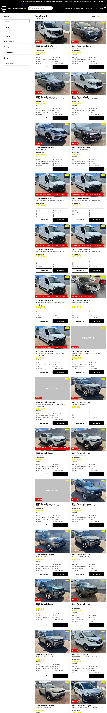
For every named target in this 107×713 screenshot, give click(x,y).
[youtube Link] (102, 2)
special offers (78, 8)
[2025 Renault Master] (52, 185)
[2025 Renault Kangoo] (52, 83)
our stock (89, 8)
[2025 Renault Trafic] (52, 32)
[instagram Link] (105, 2)
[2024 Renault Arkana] (88, 32)
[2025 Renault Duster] (88, 388)
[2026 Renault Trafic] (88, 641)
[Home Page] (4, 8)
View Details (44, 67)
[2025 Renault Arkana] (52, 134)
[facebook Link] (100, 2)
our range (68, 8)
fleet (96, 8)
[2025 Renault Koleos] (88, 134)
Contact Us (60, 67)
